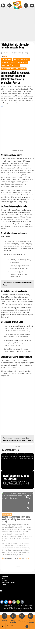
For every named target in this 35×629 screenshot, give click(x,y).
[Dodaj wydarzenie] (30, 616)
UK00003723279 (17, 610)
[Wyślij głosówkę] (13, 616)
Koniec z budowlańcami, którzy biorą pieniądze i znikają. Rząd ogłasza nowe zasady (16, 519)
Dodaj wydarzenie (30, 621)
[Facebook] (2, 602)
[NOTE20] (4, 616)
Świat (5, 56)
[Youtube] (10, 602)
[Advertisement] (17, 23)
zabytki (22, 69)
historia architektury (21, 59)
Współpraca (22, 621)
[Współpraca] (22, 616)
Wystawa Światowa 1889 (10, 69)
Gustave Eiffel (6, 59)
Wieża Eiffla (15, 66)
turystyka (5, 66)
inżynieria (5, 63)
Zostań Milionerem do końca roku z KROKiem (16, 477)
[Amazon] (22, 602)
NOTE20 (4, 621)
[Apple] (14, 602)
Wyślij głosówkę (13, 621)
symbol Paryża (22, 63)
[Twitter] (6, 602)
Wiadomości (7, 514)
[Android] (18, 602)
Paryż (13, 63)
